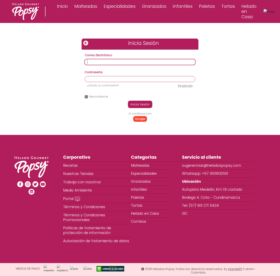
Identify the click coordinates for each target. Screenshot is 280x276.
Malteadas (85, 6)
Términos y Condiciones (84, 206)
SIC (185, 213)
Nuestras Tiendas (78, 173)
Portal (69, 198)
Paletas (207, 6)
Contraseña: (94, 72)
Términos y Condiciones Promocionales (84, 217)
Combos (144, 221)
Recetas (70, 165)
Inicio (62, 6)
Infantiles (182, 6)
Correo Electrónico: (99, 55)
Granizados (154, 6)
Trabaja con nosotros (82, 182)
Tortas (228, 6)
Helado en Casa (248, 11)
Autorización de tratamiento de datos (96, 240)
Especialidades (119, 6)
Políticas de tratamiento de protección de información (87, 230)
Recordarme (99, 97)
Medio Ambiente (77, 190)
